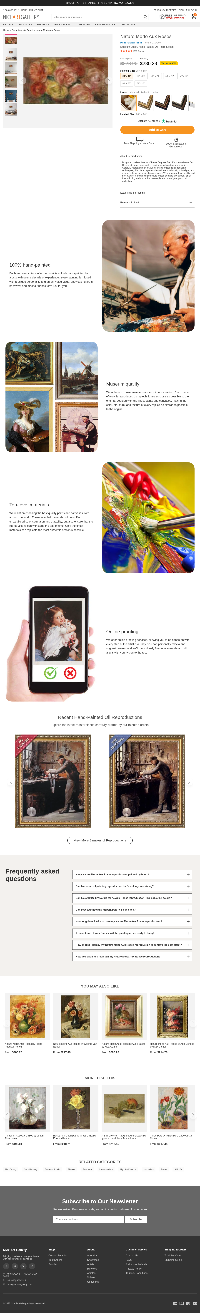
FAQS (129, 1260)
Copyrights (93, 1281)
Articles (91, 1273)
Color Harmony (31, 1169)
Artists (8, 24)
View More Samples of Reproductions (100, 840)
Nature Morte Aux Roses (48, 30)
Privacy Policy (134, 1268)
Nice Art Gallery (26, 17)
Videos (91, 1277)
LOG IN (193, 10)
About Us (92, 1255)
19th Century (11, 1169)
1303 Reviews (139, 51)
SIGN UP (183, 10)
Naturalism (149, 1169)
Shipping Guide (173, 1260)
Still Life (178, 1169)
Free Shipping (173, 17)
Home (6, 30)
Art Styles (25, 24)
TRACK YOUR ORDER (165, 10)
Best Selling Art (106, 24)
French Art (87, 1169)
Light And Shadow (128, 1169)
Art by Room (62, 24)
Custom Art (82, 24)
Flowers (71, 1169)
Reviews (92, 1268)
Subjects (43, 24)
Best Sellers (55, 1260)
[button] (22, 80)
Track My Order (173, 1255)
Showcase (128, 24)
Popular (52, 1264)
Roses (164, 1169)
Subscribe (136, 1219)
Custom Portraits (57, 1255)
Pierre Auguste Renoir (22, 30)
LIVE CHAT (37, 10)
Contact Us (132, 1255)
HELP (24, 10)
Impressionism (106, 1169)
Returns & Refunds (136, 1264)
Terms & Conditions (137, 1273)
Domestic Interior (52, 1169)
